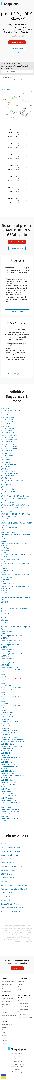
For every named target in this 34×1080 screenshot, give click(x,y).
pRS (2, 487)
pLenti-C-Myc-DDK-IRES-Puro (11, 697)
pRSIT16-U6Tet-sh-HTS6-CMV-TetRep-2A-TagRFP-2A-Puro (15, 576)
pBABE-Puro (5, 568)
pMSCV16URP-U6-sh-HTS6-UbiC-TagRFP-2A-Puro (16, 628)
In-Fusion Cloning (23, 1009)
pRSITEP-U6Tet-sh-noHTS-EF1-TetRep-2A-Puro (15, 599)
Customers (5, 1027)
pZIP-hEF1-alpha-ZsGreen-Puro (12, 739)
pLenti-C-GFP (5, 642)
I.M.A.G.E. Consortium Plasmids (11, 848)
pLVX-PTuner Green (7, 798)
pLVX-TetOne (5, 467)
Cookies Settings (17, 1062)
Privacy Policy (17, 1056)
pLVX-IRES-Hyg (6, 735)
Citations (4, 1030)
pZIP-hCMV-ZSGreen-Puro (10, 721)
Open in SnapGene (17, 42)
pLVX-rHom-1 (5, 413)
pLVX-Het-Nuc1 (6, 699)
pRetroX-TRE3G (6, 460)
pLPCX (3, 624)
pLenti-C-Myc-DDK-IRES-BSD (11, 670)
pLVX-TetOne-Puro (7, 476)
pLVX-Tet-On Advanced (9, 449)
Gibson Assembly (23, 1006)
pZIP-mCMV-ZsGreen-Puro (10, 757)
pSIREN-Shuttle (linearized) (10, 812)
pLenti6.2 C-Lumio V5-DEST (10, 814)
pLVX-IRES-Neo (6, 753)
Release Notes (6, 991)
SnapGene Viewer (7, 984)
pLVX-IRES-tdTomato (8, 771)
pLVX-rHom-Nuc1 (7, 422)
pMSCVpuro (5, 656)
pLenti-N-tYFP (6, 778)
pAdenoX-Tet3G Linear (8, 516)
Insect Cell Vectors (7, 863)
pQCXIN (3, 683)
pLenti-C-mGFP (6, 651)
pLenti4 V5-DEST (6, 805)
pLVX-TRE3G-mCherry (8, 521)
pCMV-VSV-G (5, 591)
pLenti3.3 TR (5, 787)
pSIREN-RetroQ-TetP (8, 658)
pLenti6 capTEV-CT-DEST (9, 464)
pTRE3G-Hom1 (6, 685)
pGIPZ (3, 633)
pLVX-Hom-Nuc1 (6, 726)
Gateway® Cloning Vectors (10, 904)
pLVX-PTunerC (6, 807)
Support (4, 1032)
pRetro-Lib (4, 710)
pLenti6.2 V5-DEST (7, 419)
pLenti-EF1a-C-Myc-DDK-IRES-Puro (13, 742)
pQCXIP (3, 692)
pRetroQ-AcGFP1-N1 (8, 728)
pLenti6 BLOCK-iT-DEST (9, 455)
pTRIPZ (3, 694)
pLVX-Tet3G (5, 458)
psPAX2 (3, 676)
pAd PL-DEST (5, 462)
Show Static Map (6, 90)
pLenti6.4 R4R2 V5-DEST (9, 446)
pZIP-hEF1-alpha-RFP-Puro (10, 730)
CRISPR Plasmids (7, 874)
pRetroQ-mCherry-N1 (8, 764)
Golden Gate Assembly (25, 1017)
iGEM (19, 989)
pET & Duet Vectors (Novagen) (11, 851)
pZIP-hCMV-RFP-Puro (8, 712)
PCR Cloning (21, 1012)
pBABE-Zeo (5, 579)
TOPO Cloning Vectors (8, 870)
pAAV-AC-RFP (5, 426)
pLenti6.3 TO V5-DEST (8, 428)
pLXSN (3, 606)
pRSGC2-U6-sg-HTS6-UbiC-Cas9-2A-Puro (15, 505)
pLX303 (3, 561)
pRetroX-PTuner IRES (8, 800)
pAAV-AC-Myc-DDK (7, 417)
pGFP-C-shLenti (6, 613)
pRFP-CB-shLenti (7, 478)
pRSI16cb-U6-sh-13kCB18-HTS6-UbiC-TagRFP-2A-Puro (16, 524)
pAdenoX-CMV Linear (8, 471)
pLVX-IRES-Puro (6, 762)
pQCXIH (3, 674)
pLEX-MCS (4, 518)
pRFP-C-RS (4, 469)
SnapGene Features (8, 981)
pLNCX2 (3, 582)
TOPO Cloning (22, 1014)
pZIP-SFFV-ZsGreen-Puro (9, 793)
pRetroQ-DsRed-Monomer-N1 (11, 746)
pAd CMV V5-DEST (7, 453)
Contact (4, 1043)
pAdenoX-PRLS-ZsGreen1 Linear (12, 507)
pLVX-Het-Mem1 (6, 690)
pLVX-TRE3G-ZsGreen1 (8, 532)
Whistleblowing (17, 1072)
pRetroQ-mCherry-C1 (8, 755)
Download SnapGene (17, 48)
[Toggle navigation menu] (31, 4)
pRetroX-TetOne (6, 424)
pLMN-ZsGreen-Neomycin (10, 559)
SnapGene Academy (8, 999)
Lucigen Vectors (6, 893)
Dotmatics (5, 1035)
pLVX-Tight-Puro (6, 485)
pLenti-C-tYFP (6, 724)
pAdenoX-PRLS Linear (8, 489)
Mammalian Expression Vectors (12, 908)
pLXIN (3, 595)
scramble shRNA (6, 821)
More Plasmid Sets (7, 68)
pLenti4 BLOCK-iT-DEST (9, 796)
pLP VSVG (4, 593)
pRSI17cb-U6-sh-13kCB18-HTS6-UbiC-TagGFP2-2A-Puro (14, 544)
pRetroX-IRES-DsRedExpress (11, 773)
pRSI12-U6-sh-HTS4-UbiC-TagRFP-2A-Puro (15, 514)
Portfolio (4, 1038)
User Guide (5, 1004)
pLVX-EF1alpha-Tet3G (8, 663)
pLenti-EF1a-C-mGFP (8, 733)
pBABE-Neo (5, 557)
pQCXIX (3, 701)
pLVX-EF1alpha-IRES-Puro (10, 645)
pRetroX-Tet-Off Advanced (10, 809)
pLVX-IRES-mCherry (8, 744)
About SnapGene (7, 1024)
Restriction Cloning (23, 1001)
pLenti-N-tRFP (6, 769)
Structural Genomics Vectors (11, 911)
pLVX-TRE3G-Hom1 (7, 503)
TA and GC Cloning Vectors (10, 855)
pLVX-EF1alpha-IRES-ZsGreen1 (11, 654)
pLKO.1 (3, 539)
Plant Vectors (5, 881)
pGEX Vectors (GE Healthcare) (11, 866)
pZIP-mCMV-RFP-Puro (8, 748)
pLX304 (3, 573)
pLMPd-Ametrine (7, 570)
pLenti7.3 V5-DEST (7, 509)
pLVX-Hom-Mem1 (7, 717)
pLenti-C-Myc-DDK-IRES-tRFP (11, 706)
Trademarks (17, 1069)
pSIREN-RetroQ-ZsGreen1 (10, 667)
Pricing (20, 984)
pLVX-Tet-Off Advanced (9, 440)
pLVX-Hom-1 (5, 708)
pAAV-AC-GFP (5, 408)
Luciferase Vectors (7, 878)
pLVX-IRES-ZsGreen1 (8, 780)
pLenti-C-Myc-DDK (7, 660)
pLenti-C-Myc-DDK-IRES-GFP (11, 679)
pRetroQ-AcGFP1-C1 (7, 719)
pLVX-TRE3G (5, 494)
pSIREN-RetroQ (6, 631)
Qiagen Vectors (6, 896)
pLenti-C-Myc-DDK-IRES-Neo (11, 688)
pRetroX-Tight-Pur (7, 451)
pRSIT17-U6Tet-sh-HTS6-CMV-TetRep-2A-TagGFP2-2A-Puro (15, 587)
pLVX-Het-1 (4, 672)
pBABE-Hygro (5, 548)
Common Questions (8, 1007)
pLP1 (2, 604)
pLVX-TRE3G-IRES (7, 512)
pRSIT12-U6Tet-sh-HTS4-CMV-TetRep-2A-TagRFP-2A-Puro (15, 565)
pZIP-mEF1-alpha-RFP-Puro (10, 766)
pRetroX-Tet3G (6, 415)
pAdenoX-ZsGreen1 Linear (10, 527)
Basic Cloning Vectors (8, 844)
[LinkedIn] (17, 1076)
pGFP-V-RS (4, 622)
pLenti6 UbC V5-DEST (8, 491)
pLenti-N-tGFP (6, 760)
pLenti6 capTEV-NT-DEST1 (10, 473)
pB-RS (3, 537)
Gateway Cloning (23, 1003)
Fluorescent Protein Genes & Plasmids (14, 889)
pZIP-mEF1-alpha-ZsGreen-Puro (12, 775)
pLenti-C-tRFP (6, 715)
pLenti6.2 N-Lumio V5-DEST (10, 410)
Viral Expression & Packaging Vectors (14, 885)
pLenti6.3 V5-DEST (7, 437)
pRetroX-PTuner (6, 791)
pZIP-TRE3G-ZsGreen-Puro (10, 802)
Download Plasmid (17, 53)
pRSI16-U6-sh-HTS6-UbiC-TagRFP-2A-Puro (15, 534)
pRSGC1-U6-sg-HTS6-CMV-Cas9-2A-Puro (15, 496)
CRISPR (4, 1009)
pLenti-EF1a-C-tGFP (7, 751)
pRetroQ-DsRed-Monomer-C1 (11, 737)
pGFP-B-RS (5, 602)
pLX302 (3, 552)
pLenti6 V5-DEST (6, 500)
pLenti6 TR (4, 482)
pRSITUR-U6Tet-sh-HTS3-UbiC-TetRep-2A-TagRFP (15, 610)
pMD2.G (3, 618)
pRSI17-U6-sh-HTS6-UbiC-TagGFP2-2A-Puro (16, 555)
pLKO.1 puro (5, 550)
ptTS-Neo (4, 703)
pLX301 (3, 541)
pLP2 (2, 615)
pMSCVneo (4, 647)
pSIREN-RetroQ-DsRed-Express (12, 640)
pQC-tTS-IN (5, 665)
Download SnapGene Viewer (17, 374)
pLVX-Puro (4, 816)
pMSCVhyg (4, 638)
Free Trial (21, 981)
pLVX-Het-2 (4, 681)
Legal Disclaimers (17, 1059)
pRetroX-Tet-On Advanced (10, 818)
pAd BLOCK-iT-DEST (7, 444)
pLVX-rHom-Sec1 (6, 431)
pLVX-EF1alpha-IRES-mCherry (11, 636)
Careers (4, 1041)
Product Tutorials (7, 1001)
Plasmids (6, 78)
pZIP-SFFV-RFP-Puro (8, 784)
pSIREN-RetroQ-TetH (8, 649)
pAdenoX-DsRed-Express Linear (12, 480)
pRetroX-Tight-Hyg (7, 442)
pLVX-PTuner (5, 789)
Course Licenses (23, 987)
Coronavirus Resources (9, 859)
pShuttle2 (4, 620)
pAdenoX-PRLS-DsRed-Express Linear (14, 498)
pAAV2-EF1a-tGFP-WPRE (9, 435)
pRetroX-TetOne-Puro (8, 433)
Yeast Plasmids (6, 900)
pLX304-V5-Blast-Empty (9, 584)
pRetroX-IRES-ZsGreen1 (9, 782)
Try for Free (17, 968)
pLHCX (3, 530)
